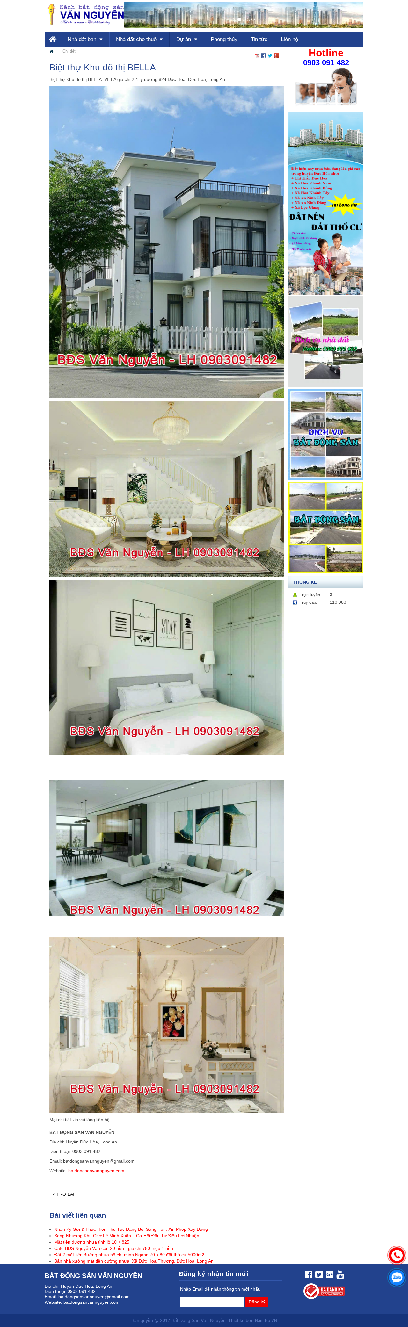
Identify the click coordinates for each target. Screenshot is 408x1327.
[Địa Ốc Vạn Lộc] (84, 14)
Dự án (184, 39)
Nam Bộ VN (266, 1320)
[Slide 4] (253, 19)
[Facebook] (307, 1274)
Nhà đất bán (83, 39)
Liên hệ (289, 39)
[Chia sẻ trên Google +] (276, 55)
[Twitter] (318, 1274)
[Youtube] (339, 1274)
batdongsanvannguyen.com (95, 1170)
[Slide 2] (244, 19)
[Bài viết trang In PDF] (257, 55)
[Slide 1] (239, 19)
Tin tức (259, 39)
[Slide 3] (248, 19)
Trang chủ (53, 39)
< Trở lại (63, 1194)
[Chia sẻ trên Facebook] (263, 55)
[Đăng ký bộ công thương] (323, 1291)
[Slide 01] (234, 19)
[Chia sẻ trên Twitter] (270, 55)
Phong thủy (224, 39)
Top (396, 1305)
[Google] (328, 1274)
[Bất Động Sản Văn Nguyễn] (51, 51)
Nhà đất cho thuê (137, 39)
